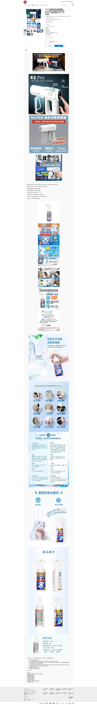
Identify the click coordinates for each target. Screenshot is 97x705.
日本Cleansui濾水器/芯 (71, 693)
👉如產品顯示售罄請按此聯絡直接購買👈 (67, 1)
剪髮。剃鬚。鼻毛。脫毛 (45, 693)
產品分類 (33, 5)
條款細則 (46, 5)
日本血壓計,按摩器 (58, 693)
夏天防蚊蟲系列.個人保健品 (71, 697)
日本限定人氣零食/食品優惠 (58, 689)
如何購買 (37, 5)
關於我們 (28, 5)
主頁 (25, 5)
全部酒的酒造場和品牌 (52, 689)
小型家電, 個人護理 (71, 689)
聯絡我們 (41, 5)
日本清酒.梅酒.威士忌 (45, 689)
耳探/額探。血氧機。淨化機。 (52, 693)
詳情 (26, 50)
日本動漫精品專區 (64, 689)
